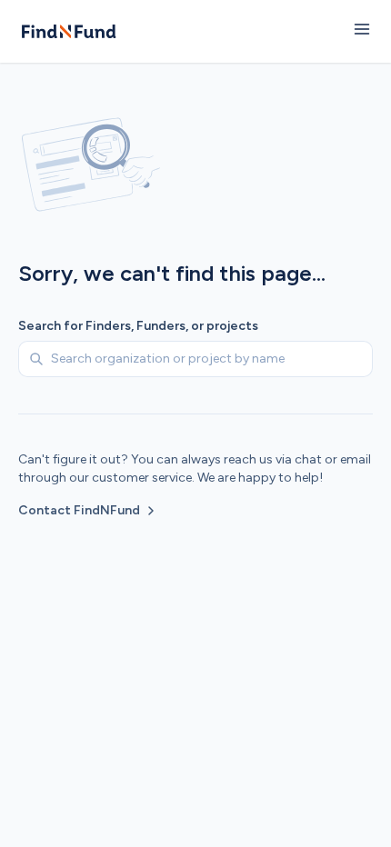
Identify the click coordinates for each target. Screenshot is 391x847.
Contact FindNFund (79, 510)
